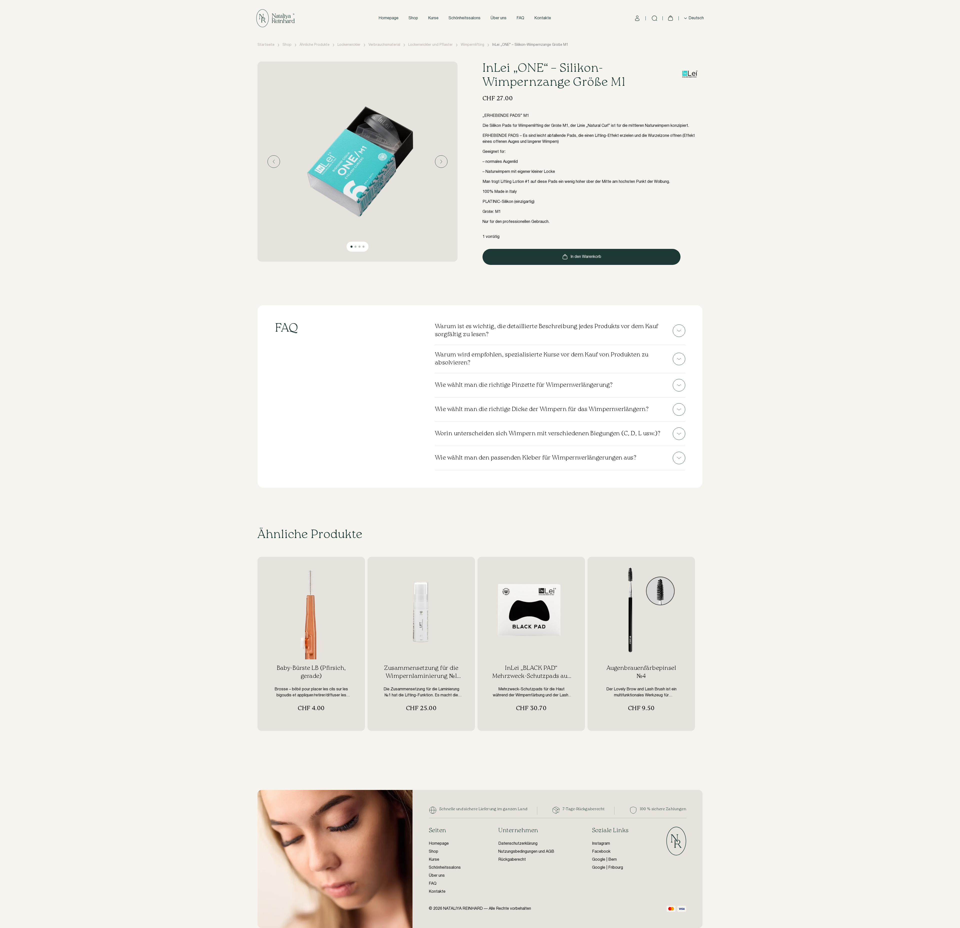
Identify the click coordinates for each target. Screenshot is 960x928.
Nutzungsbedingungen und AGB (526, 851)
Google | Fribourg (607, 867)
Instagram (601, 843)
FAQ (520, 18)
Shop (413, 18)
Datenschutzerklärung (518, 843)
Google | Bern (604, 859)
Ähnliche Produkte (315, 45)
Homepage (388, 18)
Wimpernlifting (472, 45)
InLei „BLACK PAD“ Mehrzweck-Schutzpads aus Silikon (531, 676)
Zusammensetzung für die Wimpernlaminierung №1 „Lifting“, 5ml (421, 676)
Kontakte (542, 18)
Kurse (433, 18)
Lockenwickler (349, 45)
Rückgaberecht (512, 859)
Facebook (601, 851)
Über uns (498, 18)
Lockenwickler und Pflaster (430, 45)
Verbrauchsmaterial (384, 45)
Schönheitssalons (464, 18)
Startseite (266, 45)
